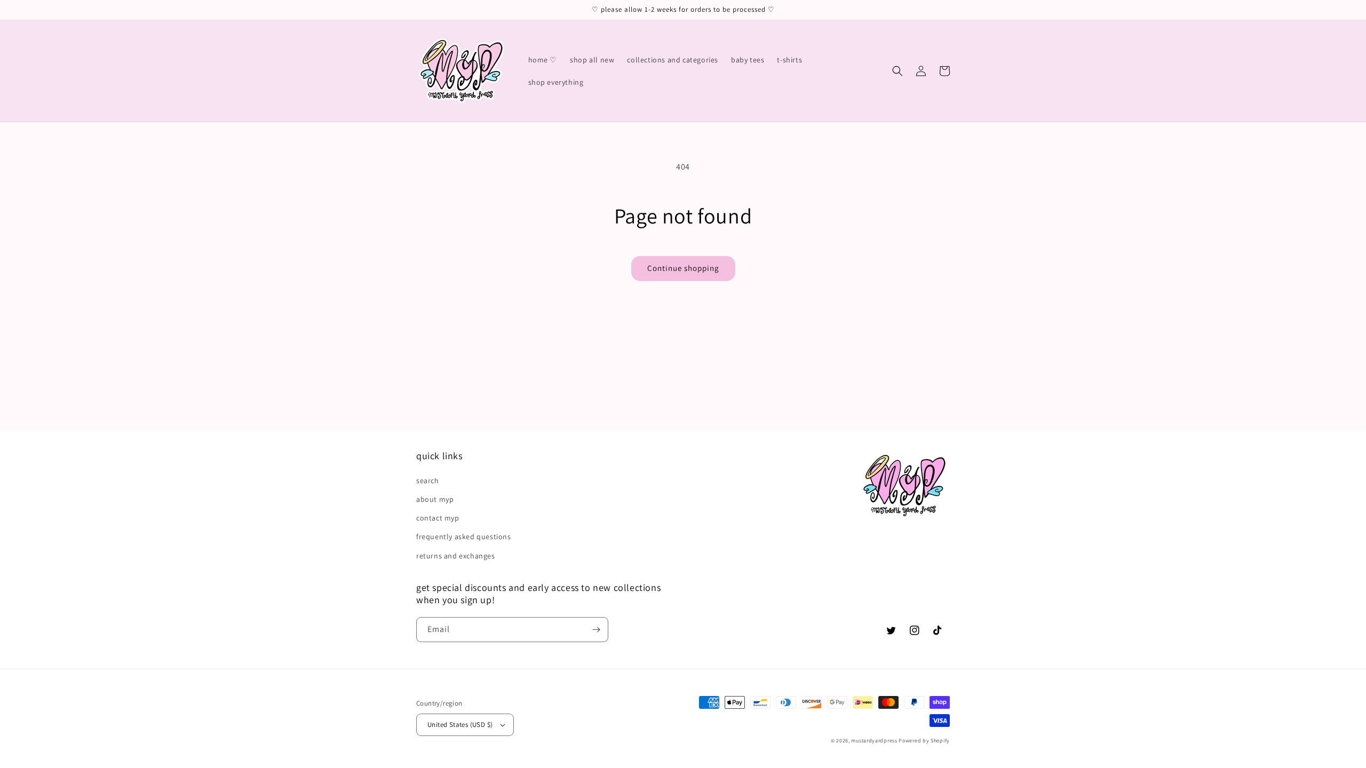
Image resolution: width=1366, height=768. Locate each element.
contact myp (437, 518)
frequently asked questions (463, 536)
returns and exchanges (455, 556)
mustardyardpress (874, 740)
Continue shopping (683, 268)
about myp (435, 499)
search (427, 480)
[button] (897, 71)
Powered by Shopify (924, 740)
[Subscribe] (596, 629)
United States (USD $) (460, 724)
